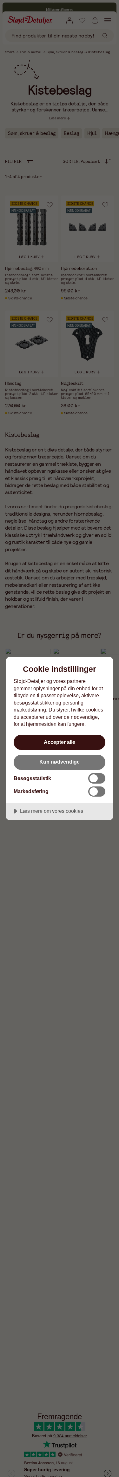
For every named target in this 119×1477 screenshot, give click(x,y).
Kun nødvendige (59, 762)
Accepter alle (59, 742)
